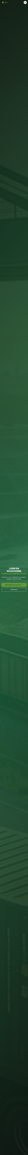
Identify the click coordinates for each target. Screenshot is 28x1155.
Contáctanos (14, 589)
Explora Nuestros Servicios (13, 585)
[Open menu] (25, 2)
